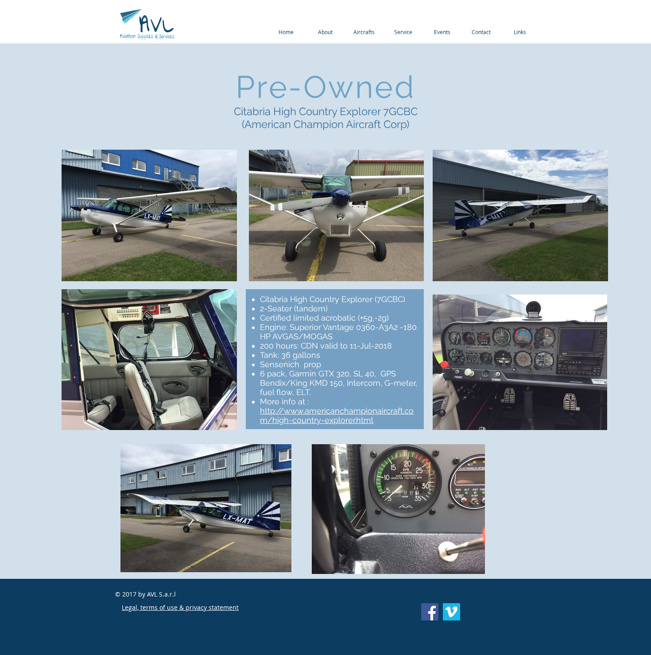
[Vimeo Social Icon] (451, 611)
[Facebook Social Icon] (429, 611)
